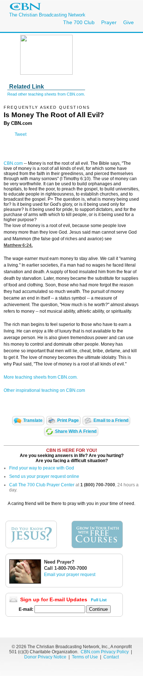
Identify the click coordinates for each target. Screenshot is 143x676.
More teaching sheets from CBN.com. (41, 377)
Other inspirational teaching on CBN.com (44, 390)
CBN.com (13, 163)
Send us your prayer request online (44, 476)
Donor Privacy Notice (45, 657)
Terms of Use (85, 657)
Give (128, 22)
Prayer (109, 22)
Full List (99, 600)
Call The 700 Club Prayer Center (41, 484)
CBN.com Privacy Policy (105, 651)
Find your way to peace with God (41, 468)
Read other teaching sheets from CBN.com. (46, 94)
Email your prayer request (69, 574)
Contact (111, 657)
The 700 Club (79, 22)
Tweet (20, 134)
